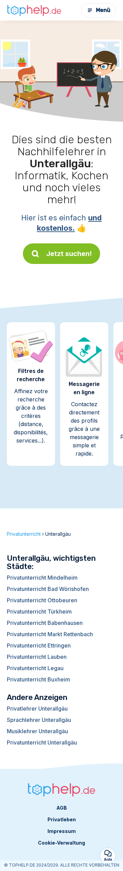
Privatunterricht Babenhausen (45, 622)
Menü (103, 10)
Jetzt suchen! (69, 254)
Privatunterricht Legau (35, 668)
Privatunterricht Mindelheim (42, 577)
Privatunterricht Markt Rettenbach (50, 634)
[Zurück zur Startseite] (34, 10)
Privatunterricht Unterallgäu (42, 742)
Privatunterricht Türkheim (39, 611)
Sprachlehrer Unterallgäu (39, 719)
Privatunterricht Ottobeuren (42, 600)
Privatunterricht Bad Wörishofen (48, 588)
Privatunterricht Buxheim (38, 679)
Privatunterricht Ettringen (39, 645)
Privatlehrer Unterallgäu (37, 708)
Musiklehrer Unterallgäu (37, 731)
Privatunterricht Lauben (37, 656)
